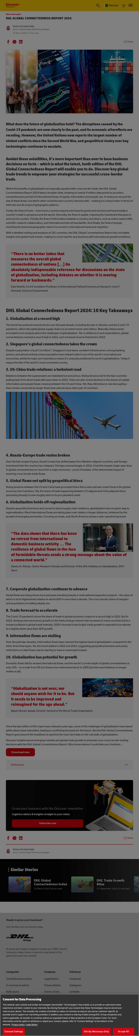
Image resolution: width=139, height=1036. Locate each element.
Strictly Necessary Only (96, 1031)
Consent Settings (14, 1031)
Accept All (123, 1031)
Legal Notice (31, 1024)
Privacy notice (18, 1024)
